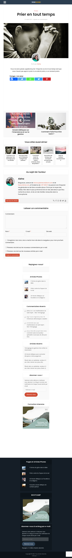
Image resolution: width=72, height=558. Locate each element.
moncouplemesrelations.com (42, 183)
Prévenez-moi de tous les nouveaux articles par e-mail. (25, 251)
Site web (49, 231)
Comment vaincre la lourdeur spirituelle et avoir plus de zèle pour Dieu (37, 335)
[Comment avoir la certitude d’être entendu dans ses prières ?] (35, 150)
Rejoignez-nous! (36, 264)
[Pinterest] (47, 79)
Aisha (39, 64)
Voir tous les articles (12, 200)
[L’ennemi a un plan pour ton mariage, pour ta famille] (10, 150)
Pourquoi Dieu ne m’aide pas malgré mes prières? (23, 158)
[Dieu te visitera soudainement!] (60, 150)
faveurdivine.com (23, 185)
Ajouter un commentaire (40, 19)
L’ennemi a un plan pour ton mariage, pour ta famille (10, 158)
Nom (7, 231)
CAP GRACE (44, 185)
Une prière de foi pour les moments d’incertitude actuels (48, 159)
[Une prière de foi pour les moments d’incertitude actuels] (48, 150)
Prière (36, 11)
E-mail (28, 231)
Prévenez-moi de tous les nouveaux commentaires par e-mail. (27, 247)
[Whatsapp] (30, 79)
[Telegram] (38, 79)
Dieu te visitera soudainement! (60, 158)
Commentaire (9, 214)
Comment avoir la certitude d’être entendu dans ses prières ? (35, 159)
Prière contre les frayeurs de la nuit (39, 473)
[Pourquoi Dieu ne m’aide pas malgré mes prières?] (23, 150)
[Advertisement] (36, 95)
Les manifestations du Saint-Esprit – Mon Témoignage (36, 325)
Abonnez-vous (31, 394)
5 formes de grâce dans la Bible (39, 467)
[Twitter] (22, 79)
